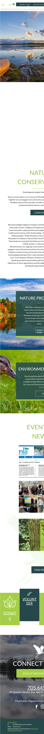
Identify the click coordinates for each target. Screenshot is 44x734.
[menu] (3, 5)
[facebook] (36, 707)
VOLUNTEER (30, 601)
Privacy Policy (12, 722)
